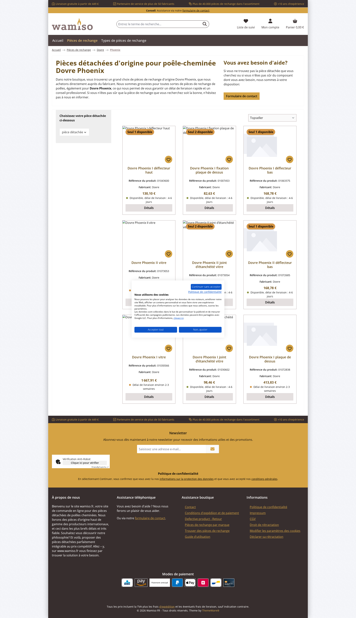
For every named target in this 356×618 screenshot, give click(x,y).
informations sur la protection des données (187, 479)
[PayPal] (177, 582)
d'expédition (167, 606)
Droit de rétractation (264, 525)
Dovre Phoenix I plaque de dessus (270, 359)
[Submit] (212, 449)
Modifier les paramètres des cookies (275, 531)
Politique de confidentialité (268, 507)
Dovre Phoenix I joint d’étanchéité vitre (209, 359)
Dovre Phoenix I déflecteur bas (270, 170)
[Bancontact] (215, 582)
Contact (190, 507)
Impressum (258, 513)
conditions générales (264, 479)
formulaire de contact (195, 10)
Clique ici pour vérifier (85, 463)
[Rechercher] (204, 24)
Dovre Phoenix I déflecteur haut (149, 170)
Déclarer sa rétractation (266, 537)
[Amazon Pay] (141, 582)
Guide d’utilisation (197, 537)
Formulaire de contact (241, 96)
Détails (149, 208)
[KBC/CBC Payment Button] (127, 582)
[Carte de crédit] (228, 582)
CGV (253, 519)
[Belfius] (203, 582)
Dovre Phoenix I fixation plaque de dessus (209, 170)
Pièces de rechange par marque (207, 525)
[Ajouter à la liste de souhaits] (168, 159)
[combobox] (158, 24)
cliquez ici (179, 318)
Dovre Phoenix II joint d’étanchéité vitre (209, 265)
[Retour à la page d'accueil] (72, 24)
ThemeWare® (210, 610)
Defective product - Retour (203, 519)
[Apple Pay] (190, 582)
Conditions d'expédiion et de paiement (212, 513)
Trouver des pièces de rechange (207, 531)
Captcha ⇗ (100, 467)
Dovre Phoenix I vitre (149, 357)
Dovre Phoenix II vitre (148, 263)
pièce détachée (72, 132)
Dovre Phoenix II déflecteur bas (270, 265)
